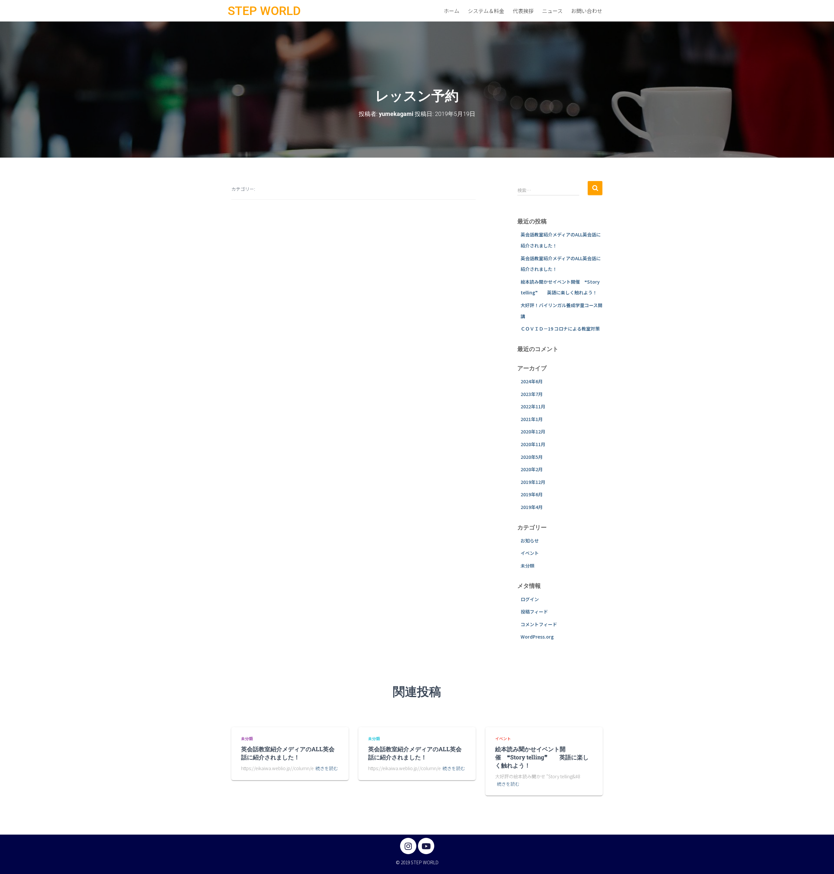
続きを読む (326, 768)
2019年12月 (533, 482)
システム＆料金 (486, 11)
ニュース (552, 11)
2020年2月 (532, 469)
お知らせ (530, 540)
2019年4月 (532, 507)
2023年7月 (532, 394)
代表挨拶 (523, 11)
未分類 (527, 565)
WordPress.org (537, 636)
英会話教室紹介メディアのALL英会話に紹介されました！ (288, 753)
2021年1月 (532, 419)
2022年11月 (533, 406)
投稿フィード (534, 611)
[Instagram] (408, 846)
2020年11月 (533, 444)
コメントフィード (539, 624)
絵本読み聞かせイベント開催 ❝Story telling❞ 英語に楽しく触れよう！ (542, 757)
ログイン (530, 599)
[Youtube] (426, 846)
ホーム (451, 11)
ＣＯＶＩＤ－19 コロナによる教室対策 (560, 328)
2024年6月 (532, 381)
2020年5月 (532, 457)
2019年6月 (532, 494)
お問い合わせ (586, 11)
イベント (530, 553)
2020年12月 (533, 431)
